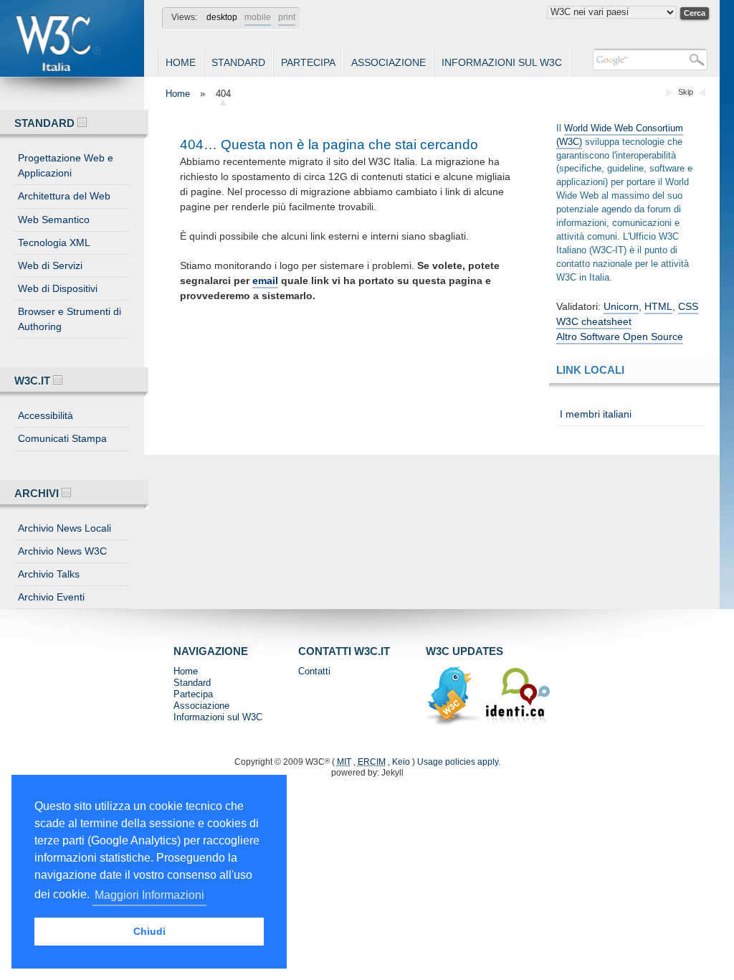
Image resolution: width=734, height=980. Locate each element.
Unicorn (621, 306)
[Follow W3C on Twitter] (455, 722)
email (265, 280)
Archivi (38, 493)
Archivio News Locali (64, 528)
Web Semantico (54, 219)
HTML (658, 306)
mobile (257, 17)
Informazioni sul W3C (502, 62)
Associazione (388, 62)
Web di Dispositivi (57, 288)
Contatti (314, 671)
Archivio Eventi (51, 597)
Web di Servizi (50, 265)
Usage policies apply (457, 761)
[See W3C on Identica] (517, 722)
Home (181, 62)
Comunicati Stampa (62, 438)
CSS (688, 306)
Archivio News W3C (62, 551)
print (286, 17)
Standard (238, 62)
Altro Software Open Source (619, 336)
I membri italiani (595, 414)
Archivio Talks (49, 574)
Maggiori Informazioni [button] (149, 895)
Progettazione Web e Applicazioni (65, 165)
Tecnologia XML (54, 242)
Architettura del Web (64, 196)
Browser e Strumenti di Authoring (69, 319)
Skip (685, 92)
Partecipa (308, 62)
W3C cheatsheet (593, 321)
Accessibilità (45, 415)
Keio (401, 761)
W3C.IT (33, 380)
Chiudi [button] (149, 931)
